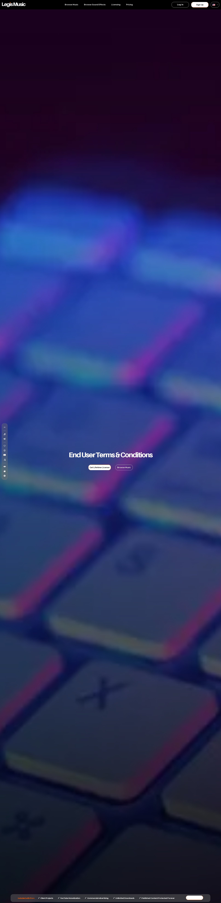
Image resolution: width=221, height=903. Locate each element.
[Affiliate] (4, 466)
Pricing (129, 5)
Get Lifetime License (100, 467)
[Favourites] (4, 446)
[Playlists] (4, 459)
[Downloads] (4, 450)
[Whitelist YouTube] (4, 455)
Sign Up (200, 5)
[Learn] (4, 471)
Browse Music (71, 5)
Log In (180, 5)
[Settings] (4, 476)
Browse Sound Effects (95, 5)
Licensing (115, 5)
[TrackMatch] (4, 427)
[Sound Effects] (4, 439)
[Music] (4, 434)
